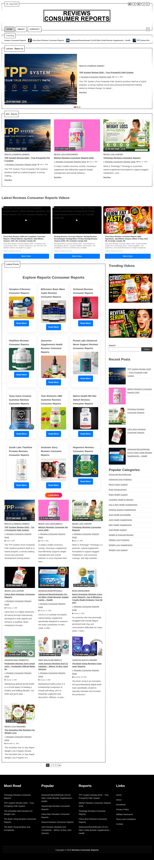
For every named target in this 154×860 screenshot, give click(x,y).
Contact (34, 29)
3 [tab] (79, 107)
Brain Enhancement (81, 591)
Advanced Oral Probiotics (17, 660)
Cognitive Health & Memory (84, 660)
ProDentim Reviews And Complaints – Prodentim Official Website (20, 666)
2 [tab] (77, 107)
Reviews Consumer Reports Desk (96, 77)
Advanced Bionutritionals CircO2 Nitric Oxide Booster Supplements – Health (48, 40)
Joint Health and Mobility (50, 660)
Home (9, 29)
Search (112, 345)
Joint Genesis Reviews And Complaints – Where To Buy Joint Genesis (53, 666)
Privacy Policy (122, 809)
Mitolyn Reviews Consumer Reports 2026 (74, 158)
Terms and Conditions (126, 819)
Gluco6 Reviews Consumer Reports (57, 822)
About (21, 29)
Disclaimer (121, 805)
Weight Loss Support (113, 154)
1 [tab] (75, 107)
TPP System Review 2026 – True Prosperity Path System (107, 40)
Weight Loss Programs (15, 726)
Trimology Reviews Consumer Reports (122, 158)
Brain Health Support (118, 495)
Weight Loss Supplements (66, 154)
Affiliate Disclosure (124, 814)
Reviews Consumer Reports (85, 850)
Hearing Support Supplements (122, 510)
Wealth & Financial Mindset (92, 66)
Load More (53, 495)
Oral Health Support (118, 530)
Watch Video (26, 256)
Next (59, 765)
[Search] (147, 29)
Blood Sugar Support (118, 484)
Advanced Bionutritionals (50, 591)
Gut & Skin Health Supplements (123, 505)
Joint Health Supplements (120, 520)
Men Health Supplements (120, 525)
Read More (83, 92)
